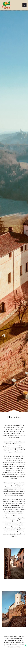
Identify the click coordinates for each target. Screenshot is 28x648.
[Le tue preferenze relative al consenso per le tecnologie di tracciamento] (25, 645)
